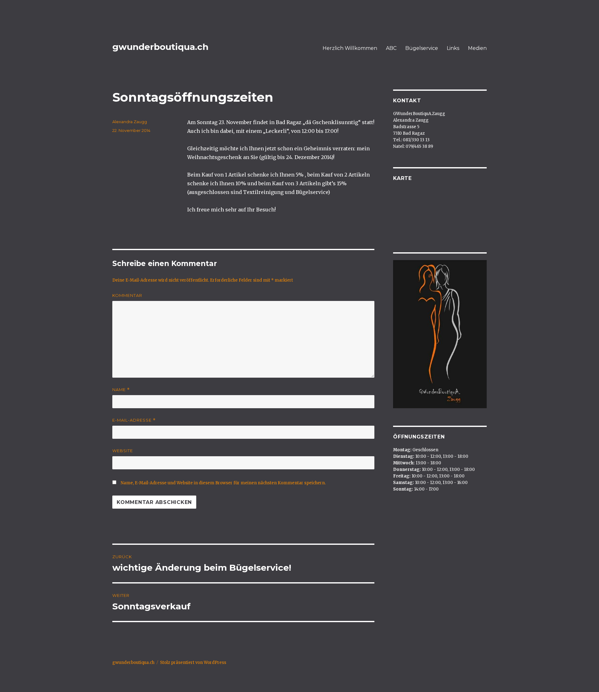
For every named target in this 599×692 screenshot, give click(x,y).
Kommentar (127, 295)
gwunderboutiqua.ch (160, 46)
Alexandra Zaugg (129, 121)
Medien (477, 48)
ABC (391, 48)
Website (122, 450)
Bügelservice (421, 48)
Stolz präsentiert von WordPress (193, 662)
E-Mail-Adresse (134, 420)
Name (121, 389)
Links (453, 48)
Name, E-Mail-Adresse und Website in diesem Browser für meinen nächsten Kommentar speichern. (223, 483)
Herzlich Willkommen (350, 48)
